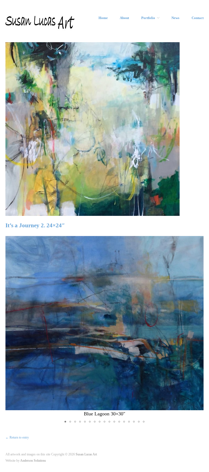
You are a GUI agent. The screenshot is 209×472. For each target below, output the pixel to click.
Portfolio (148, 18)
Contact (198, 18)
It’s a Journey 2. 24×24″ (35, 225)
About (124, 18)
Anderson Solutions (33, 460)
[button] (198, 326)
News (175, 18)
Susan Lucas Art (86, 454)
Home (103, 18)
